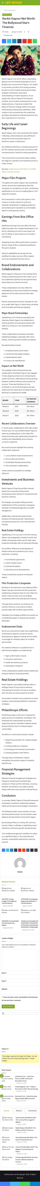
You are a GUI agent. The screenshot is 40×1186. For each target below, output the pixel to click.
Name (4, 973)
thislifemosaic (7, 14)
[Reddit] (23, 850)
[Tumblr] (15, 850)
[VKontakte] (27, 850)
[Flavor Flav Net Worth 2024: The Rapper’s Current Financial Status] (8, 1150)
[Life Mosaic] (13, 3)
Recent (19, 1111)
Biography (12, 10)
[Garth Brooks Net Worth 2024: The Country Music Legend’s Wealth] (8, 1121)
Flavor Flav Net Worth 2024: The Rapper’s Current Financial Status (27, 1149)
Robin (6, 32)
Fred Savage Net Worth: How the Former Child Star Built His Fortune (27, 1159)
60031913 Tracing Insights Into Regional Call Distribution (9, 901)
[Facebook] (3, 850)
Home (5, 10)
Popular (6, 1111)
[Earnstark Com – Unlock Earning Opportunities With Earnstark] (7, 1099)
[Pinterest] (19, 850)
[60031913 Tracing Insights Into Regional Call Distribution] (10, 892)
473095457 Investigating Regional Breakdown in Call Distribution (29, 901)
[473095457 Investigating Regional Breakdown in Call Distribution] (29, 892)
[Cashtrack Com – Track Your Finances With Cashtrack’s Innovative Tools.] (7, 1079)
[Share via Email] (31, 850)
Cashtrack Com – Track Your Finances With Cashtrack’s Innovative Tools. (24, 1078)
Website (4, 989)
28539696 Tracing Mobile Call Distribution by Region (10, 923)
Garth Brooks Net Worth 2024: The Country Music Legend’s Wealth (26, 1120)
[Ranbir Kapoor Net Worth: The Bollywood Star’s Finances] (8, 1131)
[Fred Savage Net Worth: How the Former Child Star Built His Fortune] (8, 1160)
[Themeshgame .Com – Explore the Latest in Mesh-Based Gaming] (7, 1090)
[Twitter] (7, 850)
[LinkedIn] (11, 850)
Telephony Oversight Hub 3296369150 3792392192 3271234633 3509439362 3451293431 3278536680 (29, 924)
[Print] (36, 850)
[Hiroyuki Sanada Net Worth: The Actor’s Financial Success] (8, 1140)
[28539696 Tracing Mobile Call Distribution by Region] (10, 914)
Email (4, 981)
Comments (32, 1111)
